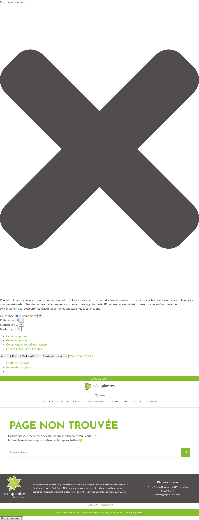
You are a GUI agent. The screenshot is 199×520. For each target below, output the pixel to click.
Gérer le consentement (11, 518)
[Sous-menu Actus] (128, 401)
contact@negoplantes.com (167, 494)
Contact (118, 512)
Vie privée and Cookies (68, 512)
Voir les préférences (31, 356)
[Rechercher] (185, 452)
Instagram (107, 512)
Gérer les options (16, 336)
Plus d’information (91, 512)
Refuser (15, 356)
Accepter (5, 356)
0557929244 (167, 490)
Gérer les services (16, 340)
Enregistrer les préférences (55, 356)
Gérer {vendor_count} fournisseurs (27, 344)
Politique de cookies (18, 363)
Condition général (133, 512)
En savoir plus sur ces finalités (24, 349)
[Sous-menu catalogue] (54, 401)
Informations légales (18, 367)
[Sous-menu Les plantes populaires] (82, 401)
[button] (99, 149)
